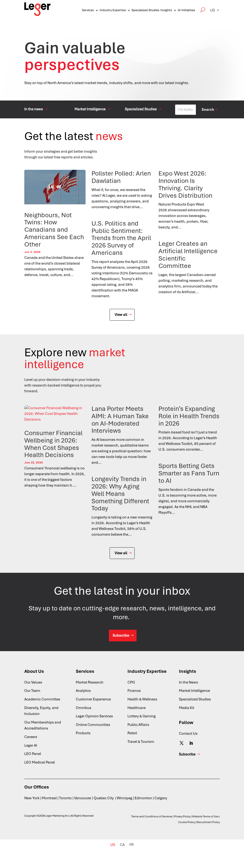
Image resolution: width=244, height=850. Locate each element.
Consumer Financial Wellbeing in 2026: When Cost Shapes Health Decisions (53, 444)
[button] (215, 10)
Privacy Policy (182, 816)
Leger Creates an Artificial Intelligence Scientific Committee (188, 255)
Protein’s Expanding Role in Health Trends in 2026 (188, 416)
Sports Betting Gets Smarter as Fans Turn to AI (188, 473)
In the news (33, 109)
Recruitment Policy (208, 822)
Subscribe (121, 635)
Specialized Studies (145, 10)
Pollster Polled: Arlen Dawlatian (121, 177)
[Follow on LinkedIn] (191, 743)
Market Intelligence (90, 109)
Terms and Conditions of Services (151, 816)
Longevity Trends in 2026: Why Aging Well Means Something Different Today (120, 493)
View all (121, 314)
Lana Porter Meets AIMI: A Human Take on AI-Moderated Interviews (120, 420)
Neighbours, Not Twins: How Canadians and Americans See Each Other (54, 229)
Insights (166, 10)
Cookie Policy (186, 822)
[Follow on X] (181, 743)
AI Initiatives (186, 10)
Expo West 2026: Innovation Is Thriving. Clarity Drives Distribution (186, 184)
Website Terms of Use (205, 816)
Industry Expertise (113, 10)
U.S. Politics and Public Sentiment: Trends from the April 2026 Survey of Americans (121, 238)
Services (88, 10)
